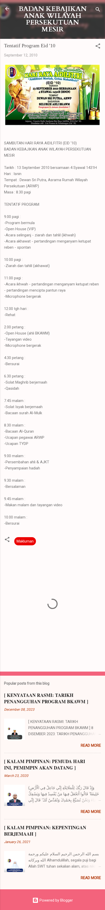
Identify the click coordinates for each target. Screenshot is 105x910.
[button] (98, 47)
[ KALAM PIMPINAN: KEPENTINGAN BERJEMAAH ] (45, 830)
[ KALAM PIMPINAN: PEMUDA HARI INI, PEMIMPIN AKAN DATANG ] (44, 764)
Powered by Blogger (55, 900)
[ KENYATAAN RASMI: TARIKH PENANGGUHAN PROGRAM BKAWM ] (46, 698)
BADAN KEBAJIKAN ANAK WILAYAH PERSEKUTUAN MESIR (53, 19)
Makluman (25, 541)
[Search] (98, 10)
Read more (91, 745)
